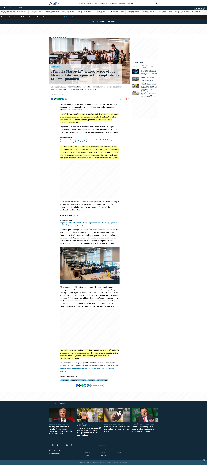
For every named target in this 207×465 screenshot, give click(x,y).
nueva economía (102, 380)
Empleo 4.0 (113, 3)
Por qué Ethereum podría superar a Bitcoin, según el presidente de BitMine (143, 429)
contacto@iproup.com (54, 453)
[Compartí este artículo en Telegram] (63, 99)
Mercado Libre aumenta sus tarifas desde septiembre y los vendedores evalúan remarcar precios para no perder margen (149, 87)
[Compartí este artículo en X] (55, 99)
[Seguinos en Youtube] (71, 445)
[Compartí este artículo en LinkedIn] (60, 99)
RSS (145, 445)
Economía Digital (92, 3)
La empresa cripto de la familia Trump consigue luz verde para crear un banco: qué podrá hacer (60, 430)
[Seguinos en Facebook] (57, 445)
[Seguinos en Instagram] (53, 445)
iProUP (54, 93)
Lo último (82, 3)
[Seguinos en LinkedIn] (62, 445)
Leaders (88, 455)
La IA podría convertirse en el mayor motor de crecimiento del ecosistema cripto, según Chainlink (149, 72)
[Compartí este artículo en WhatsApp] (57, 99)
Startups (122, 3)
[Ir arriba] (204, 460)
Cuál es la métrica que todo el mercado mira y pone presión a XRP (117, 429)
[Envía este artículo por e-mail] (66, 99)
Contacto (103, 455)
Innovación (130, 3)
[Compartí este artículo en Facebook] (52, 99)
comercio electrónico (78, 380)
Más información (69, 17)
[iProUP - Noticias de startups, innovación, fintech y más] (53, 3)
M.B (80, 438)
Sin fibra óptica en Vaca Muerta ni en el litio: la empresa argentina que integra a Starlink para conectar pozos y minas (147, 80)
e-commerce (65, 380)
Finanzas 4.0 (104, 3)
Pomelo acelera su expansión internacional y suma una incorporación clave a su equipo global (89, 431)
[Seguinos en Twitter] (67, 445)
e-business (91, 380)
